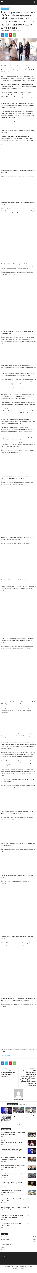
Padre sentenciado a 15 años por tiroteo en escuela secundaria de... (13, 1166)
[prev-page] (17, 1124)
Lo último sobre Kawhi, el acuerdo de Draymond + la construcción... (12, 1183)
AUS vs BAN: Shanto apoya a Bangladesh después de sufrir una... (13, 1133)
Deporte (3, 1242)
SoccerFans (4, 1257)
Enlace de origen (5, 1055)
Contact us (30, 1266)
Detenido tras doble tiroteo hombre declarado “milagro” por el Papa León (12, 1141)
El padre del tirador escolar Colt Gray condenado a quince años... (12, 1216)
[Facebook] (2, 35)
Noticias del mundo (5, 1239)
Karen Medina (5, 30)
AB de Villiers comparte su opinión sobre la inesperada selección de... (13, 1158)
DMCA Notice (23, 1266)
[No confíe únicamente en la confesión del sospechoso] (18, 1110)
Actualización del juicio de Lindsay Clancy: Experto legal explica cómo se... (13, 1208)
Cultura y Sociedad (5, 1249)
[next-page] (19, 1124)
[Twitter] (6, 35)
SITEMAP (15, 1268)
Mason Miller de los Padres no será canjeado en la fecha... (11, 1191)
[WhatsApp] (14, 35)
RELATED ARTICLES (12, 1104)
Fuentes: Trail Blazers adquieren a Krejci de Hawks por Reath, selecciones (8, 1073)
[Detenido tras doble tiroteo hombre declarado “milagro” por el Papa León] (32, 1143)
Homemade (7, 1266)
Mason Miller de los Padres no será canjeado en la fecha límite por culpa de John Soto (30, 1115)
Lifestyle (3, 1247)
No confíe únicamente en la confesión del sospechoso (18, 1115)
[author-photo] (18, 1093)
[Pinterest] (10, 35)
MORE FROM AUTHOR (24, 1104)
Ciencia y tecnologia (6, 1244)
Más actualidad (8, 6)
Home (2, 6)
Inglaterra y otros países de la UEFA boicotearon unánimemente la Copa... (12, 1150)
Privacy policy (15, 1266)
